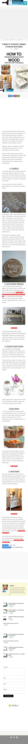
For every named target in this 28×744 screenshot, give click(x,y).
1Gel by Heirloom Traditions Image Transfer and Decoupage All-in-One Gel (13, 294)
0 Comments (19, 39)
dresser (10, 545)
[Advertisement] (14, 114)
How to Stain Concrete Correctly (10, 623)
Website (5, 689)
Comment (5, 667)
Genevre (16, 48)
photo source (14, 328)
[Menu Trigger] (25, 3)
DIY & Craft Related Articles (17, 547)
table (14, 545)
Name (4, 678)
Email (4, 683)
